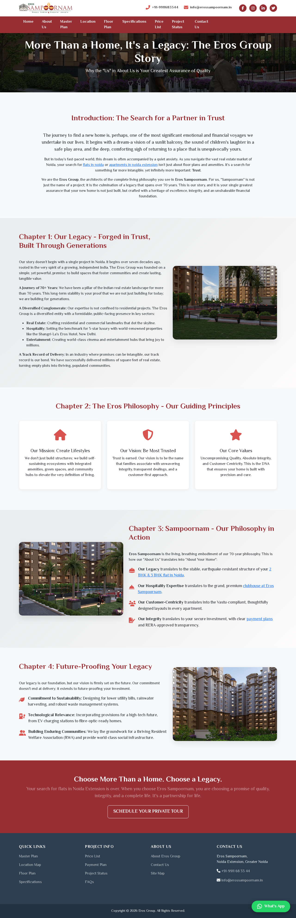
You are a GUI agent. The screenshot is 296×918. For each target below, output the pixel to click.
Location (88, 22)
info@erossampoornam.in (211, 7)
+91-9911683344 (165, 7)
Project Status (178, 24)
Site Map (157, 874)
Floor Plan (108, 24)
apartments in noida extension (133, 165)
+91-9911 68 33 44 (235, 871)
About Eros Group (165, 856)
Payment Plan (96, 865)
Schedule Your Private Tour (148, 811)
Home (28, 22)
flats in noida (93, 165)
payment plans (260, 619)
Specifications (134, 22)
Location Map (30, 865)
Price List (159, 24)
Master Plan (66, 24)
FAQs (89, 882)
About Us (47, 24)
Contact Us (201, 24)
